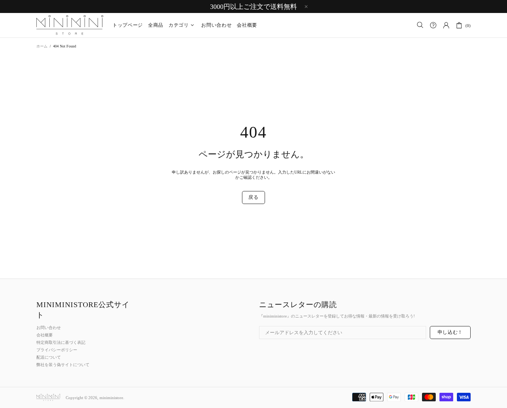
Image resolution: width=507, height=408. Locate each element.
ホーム (42, 46)
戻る (253, 197)
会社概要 (44, 335)
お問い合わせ (48, 327)
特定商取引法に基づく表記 (60, 342)
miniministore (69, 25)
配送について (48, 357)
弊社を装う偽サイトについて (62, 364)
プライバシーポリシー (56, 350)
